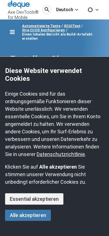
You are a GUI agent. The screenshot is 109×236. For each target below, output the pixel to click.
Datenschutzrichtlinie (61, 154)
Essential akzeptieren (34, 199)
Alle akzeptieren (28, 215)
